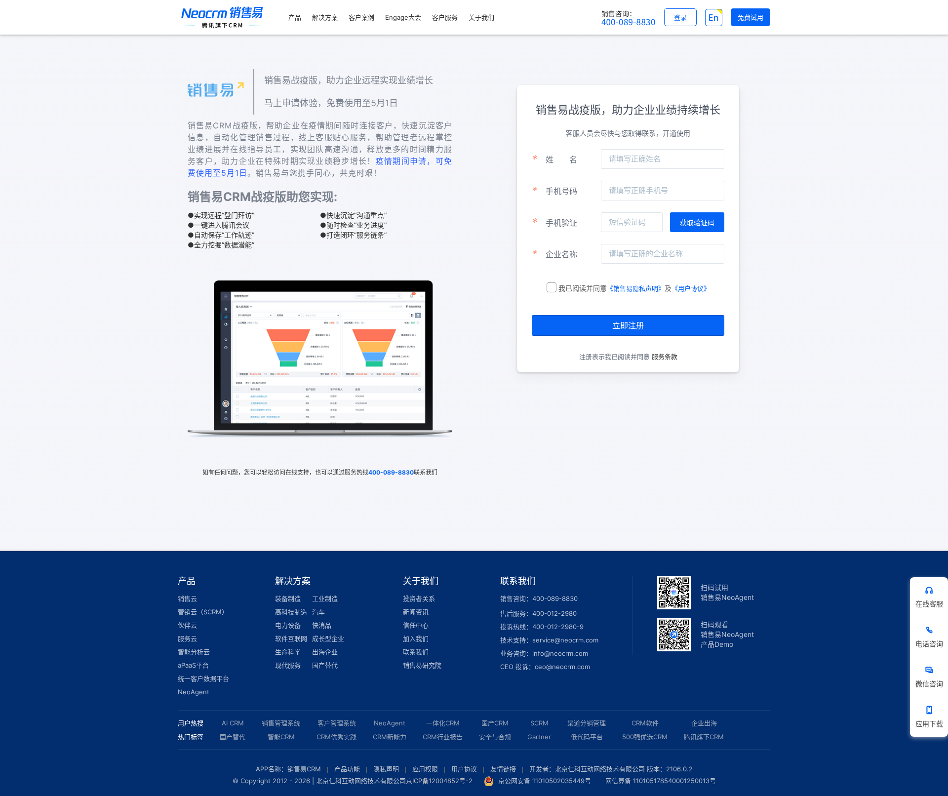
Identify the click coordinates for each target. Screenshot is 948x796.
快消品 (321, 625)
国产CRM (495, 723)
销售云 (187, 598)
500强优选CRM (645, 737)
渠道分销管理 (586, 723)
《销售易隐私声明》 (636, 288)
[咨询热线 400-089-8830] (628, 17)
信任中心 (416, 625)
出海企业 (325, 652)
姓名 (554, 159)
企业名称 (554, 253)
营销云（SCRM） (203, 612)
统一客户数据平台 (203, 678)
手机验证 (554, 222)
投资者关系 (419, 598)
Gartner (539, 737)
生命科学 (288, 652)
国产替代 (325, 665)
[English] (713, 17)
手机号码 (554, 190)
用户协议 (464, 769)
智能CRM (281, 737)
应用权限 (425, 769)
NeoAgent (193, 692)
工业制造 (325, 598)
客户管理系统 (336, 723)
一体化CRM (443, 723)
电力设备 (288, 625)
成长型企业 (328, 638)
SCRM (539, 723)
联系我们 (416, 652)
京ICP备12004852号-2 (439, 781)
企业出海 (704, 723)
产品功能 (347, 769)
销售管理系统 (281, 723)
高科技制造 (291, 612)
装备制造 (288, 598)
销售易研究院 (422, 665)
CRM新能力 (389, 737)
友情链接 (503, 769)
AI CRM (233, 723)
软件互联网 (291, 638)
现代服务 (288, 665)
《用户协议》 (691, 288)
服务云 (187, 638)
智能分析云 (194, 652)
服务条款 (663, 356)
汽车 (318, 612)
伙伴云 (187, 625)
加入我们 (416, 638)
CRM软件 (645, 723)
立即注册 (628, 325)
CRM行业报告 (443, 737)
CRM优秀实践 (336, 737)
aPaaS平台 (193, 665)
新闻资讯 (416, 612)
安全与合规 (495, 737)
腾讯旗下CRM (704, 737)
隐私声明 (386, 769)
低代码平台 (587, 737)
